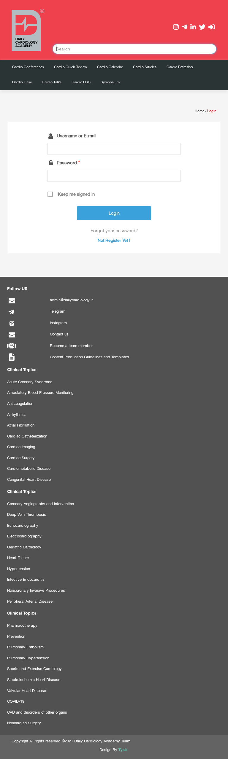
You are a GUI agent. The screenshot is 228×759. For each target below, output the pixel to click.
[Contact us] (11, 337)
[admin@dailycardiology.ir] (11, 303)
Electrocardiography (24, 536)
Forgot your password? (114, 230)
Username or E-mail (76, 135)
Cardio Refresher (180, 67)
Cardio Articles (144, 67)
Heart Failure (18, 558)
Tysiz (123, 749)
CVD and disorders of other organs (37, 712)
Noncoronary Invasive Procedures (36, 590)
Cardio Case (22, 82)
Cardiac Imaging (21, 447)
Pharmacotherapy (22, 625)
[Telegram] (11, 315)
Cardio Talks (51, 82)
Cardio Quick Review (70, 67)
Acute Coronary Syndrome (29, 382)
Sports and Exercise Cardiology (34, 668)
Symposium (110, 82)
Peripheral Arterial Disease (30, 601)
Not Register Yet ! (114, 240)
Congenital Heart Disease (29, 479)
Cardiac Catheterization (27, 436)
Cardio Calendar (110, 67)
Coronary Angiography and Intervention (40, 504)
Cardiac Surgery (21, 458)
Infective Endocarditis (26, 579)
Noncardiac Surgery (24, 723)
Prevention (16, 636)
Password (67, 162)
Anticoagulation (20, 403)
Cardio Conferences (28, 67)
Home (199, 111)
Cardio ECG (81, 82)
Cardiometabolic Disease (28, 468)
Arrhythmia (16, 414)
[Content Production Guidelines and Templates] (11, 360)
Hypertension (18, 569)
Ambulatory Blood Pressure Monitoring (40, 392)
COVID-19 (15, 701)
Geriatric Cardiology (24, 547)
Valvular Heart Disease (26, 690)
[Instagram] (11, 326)
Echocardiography (22, 525)
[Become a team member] (11, 349)
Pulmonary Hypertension (28, 658)
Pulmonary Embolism (25, 647)
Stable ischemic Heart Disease (33, 679)
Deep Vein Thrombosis (26, 514)
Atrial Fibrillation (20, 425)
